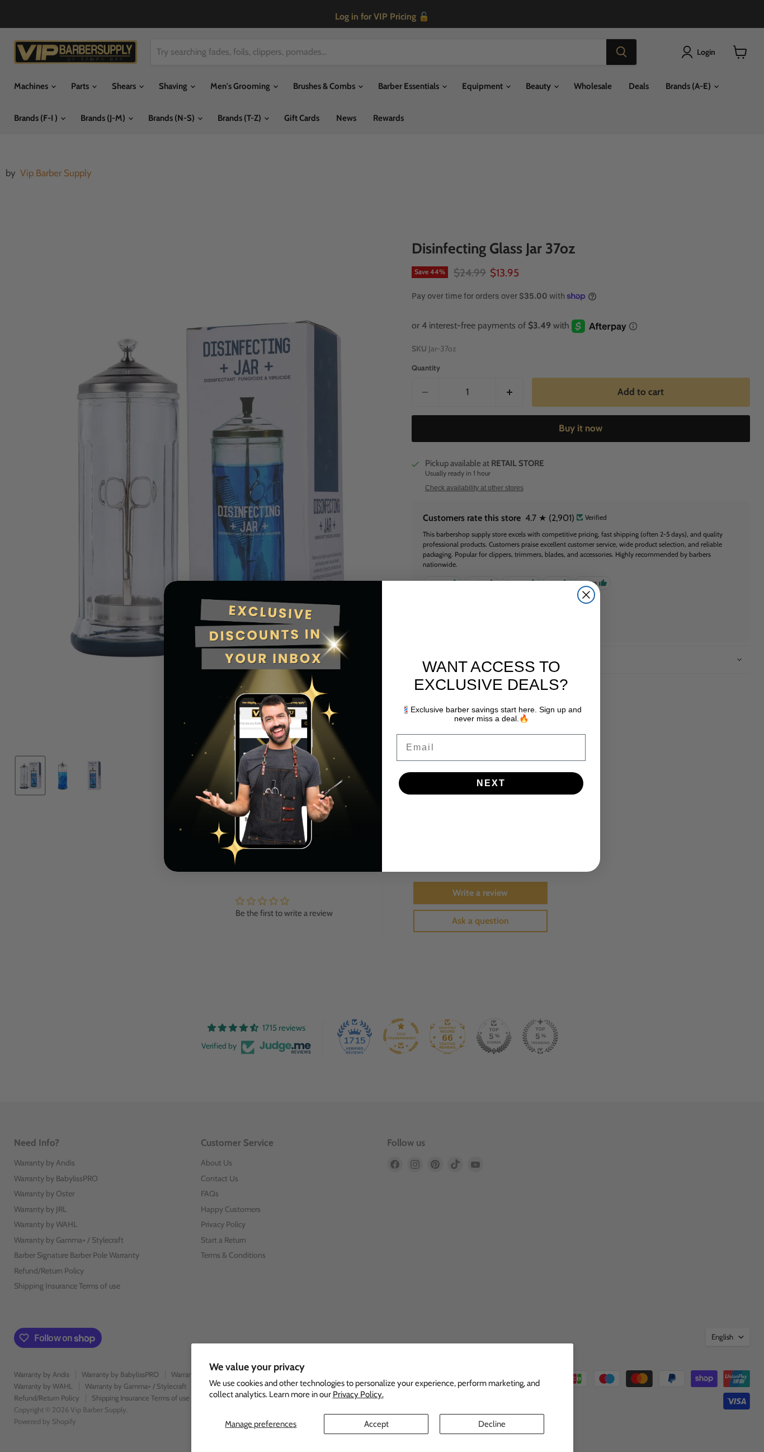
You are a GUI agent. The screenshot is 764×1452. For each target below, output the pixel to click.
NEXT (491, 783)
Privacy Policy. (358, 1394)
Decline (492, 1424)
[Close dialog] (586, 594)
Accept (376, 1424)
